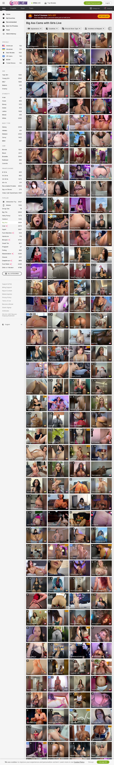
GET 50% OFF (103, 16)
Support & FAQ (7, 284)
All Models (5, 311)
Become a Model (7, 304)
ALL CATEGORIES (13, 273)
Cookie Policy (79, 762)
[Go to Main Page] (18, 3)
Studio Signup (6, 307)
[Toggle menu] (3, 3)
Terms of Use (6, 301)
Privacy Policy (6, 297)
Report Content (7, 291)
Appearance (35, 28)
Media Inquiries (7, 294)
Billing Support (7, 287)
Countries (52, 28)
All (110, 28)
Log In (108, 3)
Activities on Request (95, 28)
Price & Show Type (71, 28)
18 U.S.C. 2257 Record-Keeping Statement (9, 315)
